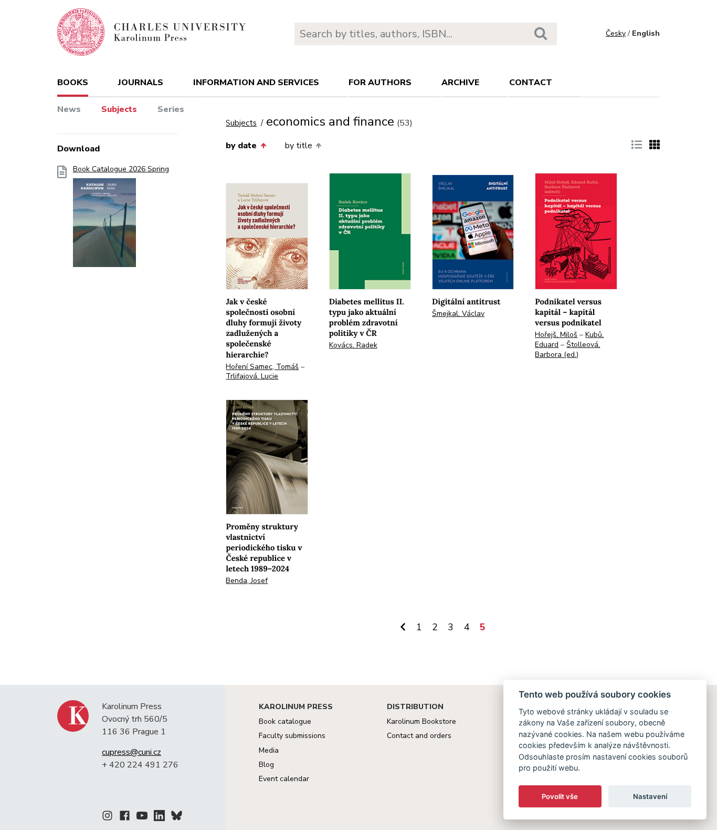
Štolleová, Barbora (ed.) (567, 350)
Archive (460, 82)
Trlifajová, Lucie (252, 376)
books (72, 82)
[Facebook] (124, 817)
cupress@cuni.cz (131, 752)
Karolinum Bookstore (421, 721)
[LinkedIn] (159, 817)
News (69, 109)
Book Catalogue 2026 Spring (121, 169)
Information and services (256, 82)
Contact (530, 82)
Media (269, 750)
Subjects (119, 109)
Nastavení (650, 796)
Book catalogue (285, 721)
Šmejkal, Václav (458, 314)
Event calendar (284, 779)
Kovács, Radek (353, 345)
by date (241, 145)
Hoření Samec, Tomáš (262, 367)
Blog (266, 765)
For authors (380, 82)
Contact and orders (419, 736)
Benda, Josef (247, 581)
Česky (616, 33)
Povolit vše (560, 796)
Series (170, 109)
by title (298, 145)
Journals (140, 82)
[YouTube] (141, 817)
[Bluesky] (176, 817)
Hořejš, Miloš (556, 335)
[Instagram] (107, 817)
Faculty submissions (292, 736)
